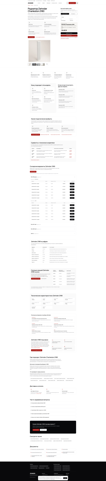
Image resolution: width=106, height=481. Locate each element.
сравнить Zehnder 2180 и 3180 (57, 440)
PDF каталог (53, 0)
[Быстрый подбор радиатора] (67, 3)
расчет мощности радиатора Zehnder (59, 378)
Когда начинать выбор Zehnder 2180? (38, 402)
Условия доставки (38, 393)
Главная (29, 5)
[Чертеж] (47, 64)
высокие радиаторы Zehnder (44, 438)
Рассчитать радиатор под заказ (36, 350)
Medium (67, 474)
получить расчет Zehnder (48, 440)
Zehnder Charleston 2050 (69, 380)
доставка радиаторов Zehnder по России (36, 440)
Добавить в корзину (69, 33)
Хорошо (65, 478)
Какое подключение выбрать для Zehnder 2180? (40, 413)
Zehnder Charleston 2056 (51, 380)
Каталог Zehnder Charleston (35, 438)
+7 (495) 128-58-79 (44, 474)
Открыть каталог (43, 429)
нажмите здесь (53, 479)
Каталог (32, 5)
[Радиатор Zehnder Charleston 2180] (30, 64)
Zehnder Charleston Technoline (48, 378)
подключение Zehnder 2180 (67, 440)
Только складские (64, 13)
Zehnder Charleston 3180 (34, 380)
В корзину (72, 183)
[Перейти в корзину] (77, 3)
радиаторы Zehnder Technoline (54, 438)
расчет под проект (40, 346)
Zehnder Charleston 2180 (70, 378)
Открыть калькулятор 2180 (36, 278)
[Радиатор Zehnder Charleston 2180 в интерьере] (34, 64)
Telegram (49, 0)
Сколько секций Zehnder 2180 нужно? (39, 406)
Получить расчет (31, 37)
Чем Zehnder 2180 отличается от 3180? (39, 410)
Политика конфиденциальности (58, 474)
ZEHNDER (30, 3)
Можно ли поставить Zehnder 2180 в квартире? (40, 417)
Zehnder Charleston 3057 (42, 380)
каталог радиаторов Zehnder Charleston (36, 378)
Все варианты (73, 13)
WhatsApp (45, 0)
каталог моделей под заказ (35, 347)
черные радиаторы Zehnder (65, 438)
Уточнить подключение (35, 134)
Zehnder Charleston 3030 (60, 380)
